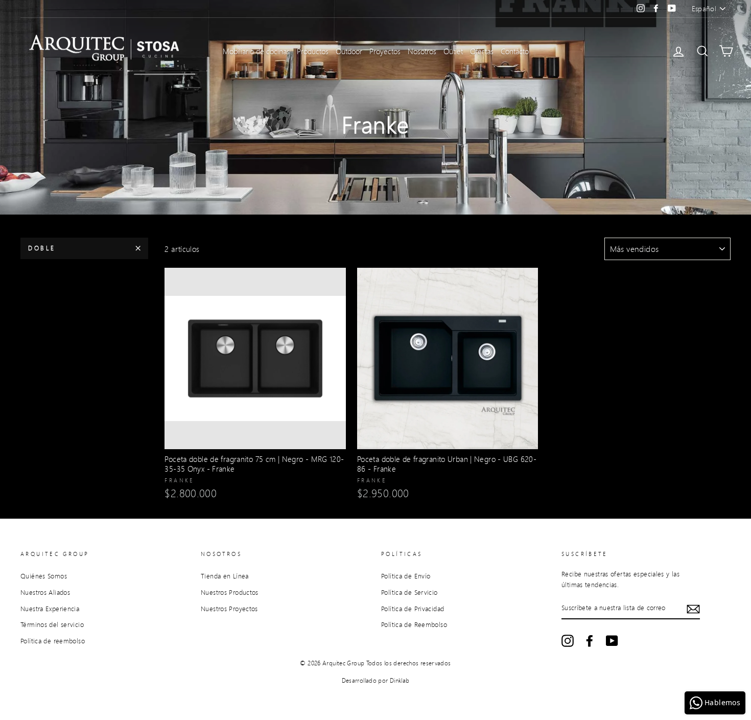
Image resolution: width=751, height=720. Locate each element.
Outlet (453, 51)
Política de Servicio (409, 592)
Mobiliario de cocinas (256, 51)
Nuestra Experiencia (49, 608)
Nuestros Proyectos (229, 608)
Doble (42, 248)
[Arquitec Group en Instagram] (567, 641)
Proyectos (385, 51)
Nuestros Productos (230, 592)
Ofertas (482, 51)
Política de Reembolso (414, 624)
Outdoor (349, 51)
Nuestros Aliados (45, 592)
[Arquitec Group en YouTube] (612, 641)
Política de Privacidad (412, 608)
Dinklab (400, 680)
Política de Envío (405, 575)
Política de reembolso (52, 640)
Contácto (515, 51)
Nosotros (422, 51)
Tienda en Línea (225, 575)
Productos (312, 51)
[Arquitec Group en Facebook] (589, 641)
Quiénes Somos (43, 575)
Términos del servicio (52, 624)
